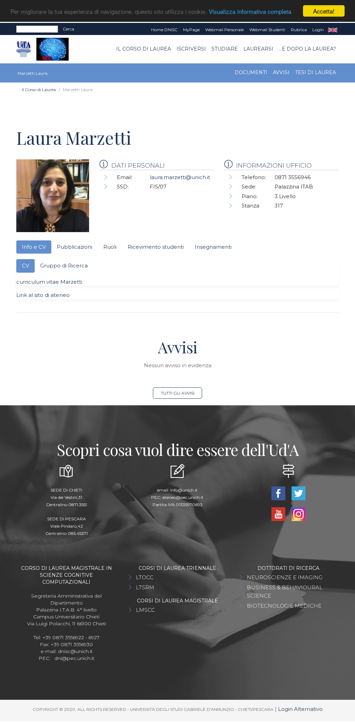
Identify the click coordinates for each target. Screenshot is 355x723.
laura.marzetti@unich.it (180, 177)
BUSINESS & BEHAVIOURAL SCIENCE (284, 591)
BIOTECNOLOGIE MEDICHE (284, 605)
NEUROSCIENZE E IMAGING (284, 577)
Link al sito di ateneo (43, 295)
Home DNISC (164, 29)
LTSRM (145, 587)
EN (333, 29)
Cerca (68, 29)
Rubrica (299, 29)
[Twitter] (298, 493)
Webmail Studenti (267, 29)
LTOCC (145, 577)
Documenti (251, 72)
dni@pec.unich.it (74, 658)
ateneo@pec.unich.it (183, 497)
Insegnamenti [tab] (213, 247)
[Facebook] (279, 493)
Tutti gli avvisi (177, 393)
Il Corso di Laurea (143, 49)
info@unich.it (184, 490)
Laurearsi (258, 49)
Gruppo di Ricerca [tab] (64, 265)
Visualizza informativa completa (250, 11)
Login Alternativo (300, 709)
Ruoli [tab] (109, 247)
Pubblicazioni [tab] (74, 247)
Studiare (224, 49)
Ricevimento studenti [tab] (156, 247)
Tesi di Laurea (315, 72)
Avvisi (281, 72)
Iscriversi (191, 49)
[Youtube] (279, 513)
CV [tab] (25, 265)
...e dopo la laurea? (307, 49)
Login (318, 29)
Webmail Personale (224, 29)
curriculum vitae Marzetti (49, 282)
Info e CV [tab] (34, 247)
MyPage (191, 29)
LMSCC (145, 610)
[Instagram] (298, 513)
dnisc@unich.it (75, 651)
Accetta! (324, 11)
